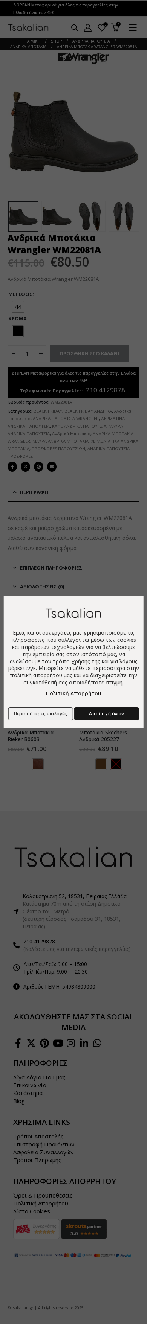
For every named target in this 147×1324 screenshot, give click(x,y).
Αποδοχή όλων (106, 713)
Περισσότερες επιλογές (40, 713)
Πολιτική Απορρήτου (73, 693)
